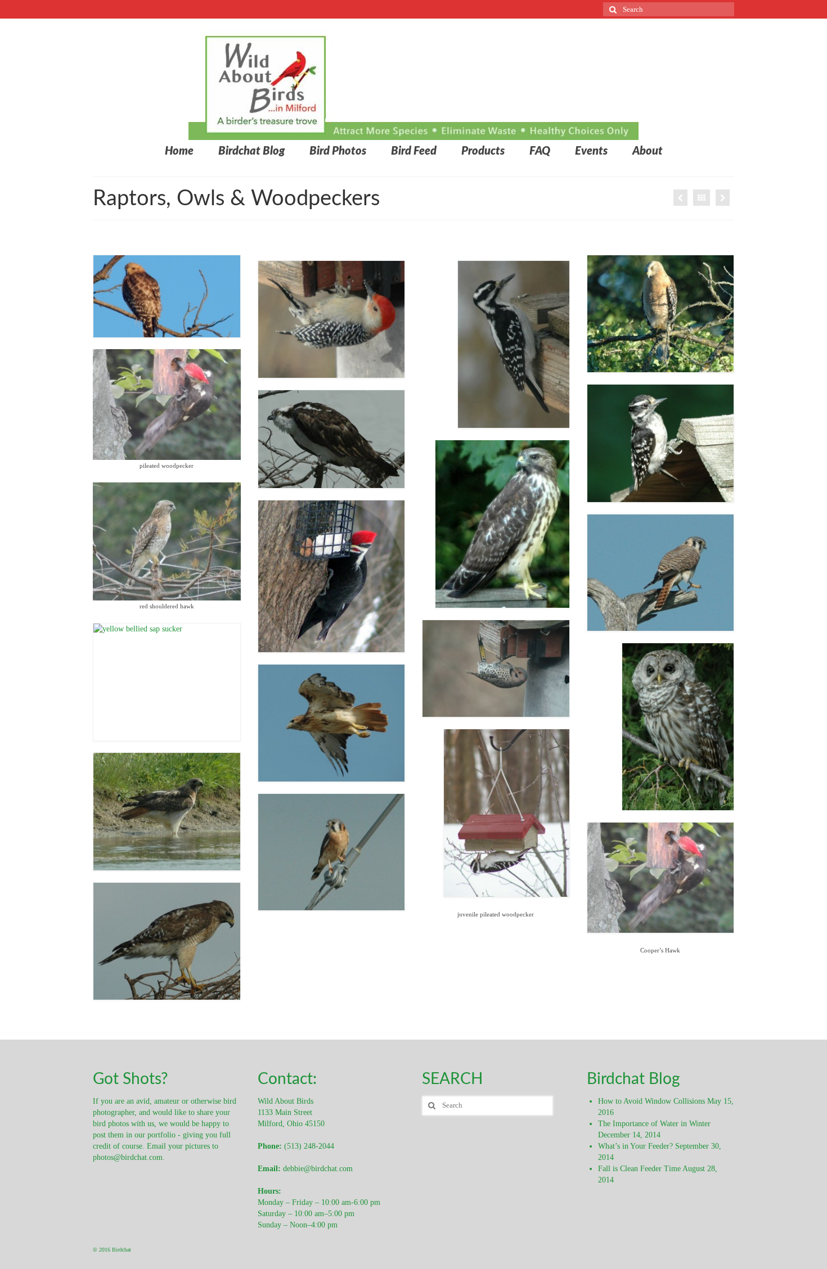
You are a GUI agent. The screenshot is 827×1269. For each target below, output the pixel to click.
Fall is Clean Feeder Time (639, 1168)
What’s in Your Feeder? (635, 1146)
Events (591, 151)
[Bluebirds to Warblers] (723, 197)
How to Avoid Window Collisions (651, 1101)
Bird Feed (414, 151)
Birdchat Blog (251, 151)
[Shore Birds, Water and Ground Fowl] (680, 197)
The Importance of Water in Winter (654, 1123)
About (647, 151)
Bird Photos (337, 151)
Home (179, 151)
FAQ (539, 151)
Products (483, 151)
